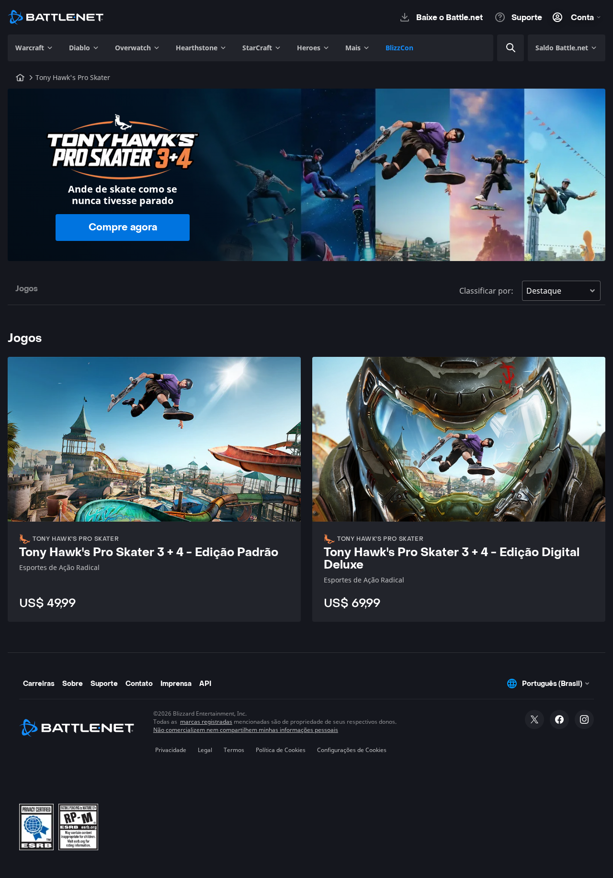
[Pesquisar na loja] (511, 48)
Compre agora (123, 227)
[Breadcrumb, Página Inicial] (20, 77)
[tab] (26, 290)
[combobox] (524, 48)
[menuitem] (34, 47)
